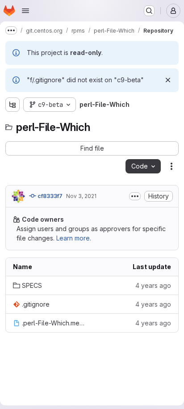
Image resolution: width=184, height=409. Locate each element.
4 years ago (153, 285)
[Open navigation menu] (25, 11)
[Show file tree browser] (12, 104)
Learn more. (73, 238)
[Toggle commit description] (135, 196)
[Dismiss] (168, 80)
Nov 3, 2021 (81, 196)
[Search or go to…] (149, 10)
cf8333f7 (49, 196)
